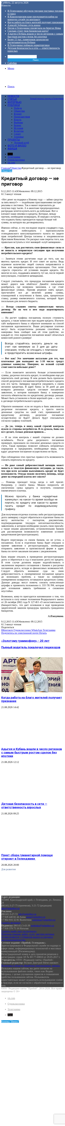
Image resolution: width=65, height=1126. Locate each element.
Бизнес (17, 125)
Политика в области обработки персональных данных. (30, 965)
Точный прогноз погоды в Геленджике (47, 99)
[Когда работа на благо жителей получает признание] (32, 691)
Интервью (14, 102)
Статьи (12, 99)
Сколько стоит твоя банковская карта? (28, 31)
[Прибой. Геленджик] (16, 81)
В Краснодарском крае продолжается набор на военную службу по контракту (33, 18)
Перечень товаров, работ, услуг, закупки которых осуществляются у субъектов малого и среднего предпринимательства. (27, 937)
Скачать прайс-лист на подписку (19, 931)
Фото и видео (17, 145)
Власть (17, 119)
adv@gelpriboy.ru (27, 914)
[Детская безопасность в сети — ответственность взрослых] (32, 797)
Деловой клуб (21, 142)
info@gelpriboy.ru (10, 908)
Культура (19, 131)
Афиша (12, 148)
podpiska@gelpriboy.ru (42, 925)
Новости (13, 96)
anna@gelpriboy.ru (35, 917)
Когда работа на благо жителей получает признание (36, 22)
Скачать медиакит (11, 922)
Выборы (18, 122)
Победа (18, 108)
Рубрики (14, 105)
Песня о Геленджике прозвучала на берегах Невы (34, 28)
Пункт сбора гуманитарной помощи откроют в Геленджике (27, 856)
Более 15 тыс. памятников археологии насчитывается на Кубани (28, 41)
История (18, 128)
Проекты (14, 139)
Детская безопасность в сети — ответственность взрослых (24, 805)
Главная (5, 168)
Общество (19, 111)
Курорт (18, 114)
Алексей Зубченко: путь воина (24, 25)
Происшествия (22, 116)
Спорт (17, 134)
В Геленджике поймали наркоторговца (29, 45)
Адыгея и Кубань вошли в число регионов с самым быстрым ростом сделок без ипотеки (35, 35)
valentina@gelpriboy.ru (43, 919)
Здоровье (19, 136)
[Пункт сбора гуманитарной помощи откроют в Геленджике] (32, 849)
